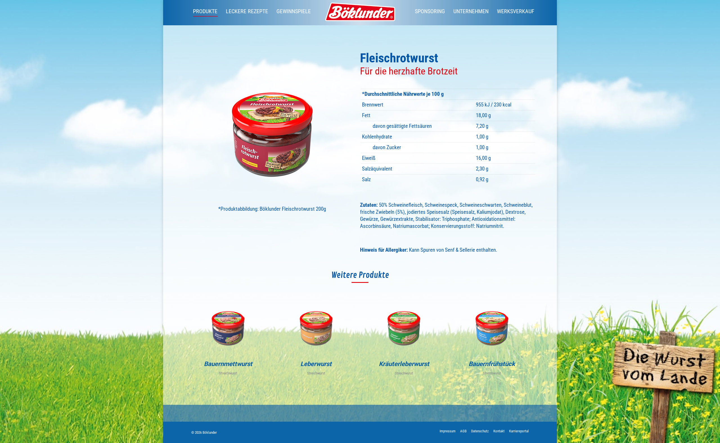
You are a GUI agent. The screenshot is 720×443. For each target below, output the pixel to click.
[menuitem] (205, 11)
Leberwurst (316, 363)
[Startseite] (360, 13)
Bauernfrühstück (492, 363)
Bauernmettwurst (228, 363)
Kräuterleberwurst (404, 363)
